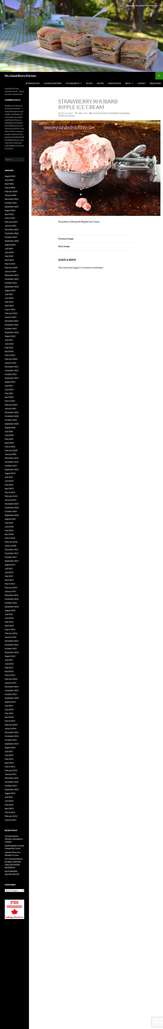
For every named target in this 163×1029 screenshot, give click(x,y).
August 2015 (10, 656)
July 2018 (9, 523)
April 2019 (9, 488)
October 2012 (11, 785)
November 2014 (11, 690)
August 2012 (10, 793)
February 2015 (11, 679)
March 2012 (10, 812)
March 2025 (10, 218)
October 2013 (11, 740)
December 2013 (11, 732)
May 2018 (9, 530)
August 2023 (10, 290)
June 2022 (9, 344)
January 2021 (10, 408)
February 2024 (11, 267)
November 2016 (11, 599)
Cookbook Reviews (53, 83)
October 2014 (11, 694)
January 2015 (10, 683)
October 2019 (11, 465)
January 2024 (10, 271)
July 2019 (9, 477)
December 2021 (11, 366)
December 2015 (11, 641)
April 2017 (9, 580)
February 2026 (11, 191)
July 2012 (9, 797)
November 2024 (11, 233)
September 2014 (12, 698)
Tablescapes (155, 83)
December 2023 (11, 275)
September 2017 (12, 561)
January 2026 (10, 195)
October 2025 (11, 203)
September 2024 (12, 241)
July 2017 (9, 568)
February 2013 (11, 770)
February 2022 (11, 359)
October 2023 (11, 283)
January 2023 (10, 317)
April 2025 (9, 214)
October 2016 (11, 603)
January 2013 (10, 774)
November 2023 (11, 279)
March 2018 (10, 538)
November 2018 (11, 507)
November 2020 (11, 416)
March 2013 (10, 766)
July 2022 (9, 340)
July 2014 (9, 705)
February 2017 (11, 587)
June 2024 (9, 252)
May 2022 (9, 347)
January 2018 (10, 545)
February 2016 (11, 633)
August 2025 (10, 210)
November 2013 (11, 736)
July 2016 (9, 614)
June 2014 (9, 709)
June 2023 (9, 298)
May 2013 (9, 759)
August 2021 (10, 382)
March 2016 (10, 629)
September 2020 (12, 424)
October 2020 (11, 420)
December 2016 (11, 595)
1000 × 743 (82, 113)
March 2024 (10, 264)
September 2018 (12, 515)
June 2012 (9, 801)
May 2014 (9, 713)
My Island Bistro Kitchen (20, 75)
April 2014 (9, 717)
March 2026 (10, 187)
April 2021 (9, 397)
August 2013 (10, 747)
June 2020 (9, 435)
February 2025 (11, 222)
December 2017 (11, 549)
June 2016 (9, 618)
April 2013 (9, 763)
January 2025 (10, 225)
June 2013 (9, 755)
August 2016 (10, 610)
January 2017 (10, 591)
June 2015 (9, 664)
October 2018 (11, 511)
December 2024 (11, 229)
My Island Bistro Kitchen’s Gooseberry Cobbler (14, 839)
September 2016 (12, 606)
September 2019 (12, 469)
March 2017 (10, 584)
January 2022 (10, 363)
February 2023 (11, 313)
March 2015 (10, 675)
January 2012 (10, 820)
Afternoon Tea (32, 83)
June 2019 (9, 481)
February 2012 (11, 816)
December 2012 (11, 778)
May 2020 (9, 439)
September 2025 (12, 206)
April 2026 (9, 184)
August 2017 (10, 564)
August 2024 (10, 244)
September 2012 (12, 789)
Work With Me (114, 83)
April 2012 (9, 808)
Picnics (89, 83)
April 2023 (9, 305)
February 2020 (11, 450)
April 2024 (9, 260)
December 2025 (11, 199)
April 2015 (9, 671)
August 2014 (10, 702)
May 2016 (9, 622)
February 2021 (11, 404)
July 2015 (9, 660)
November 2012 (11, 782)
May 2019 (9, 484)
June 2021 (9, 389)
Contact (141, 83)
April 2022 (9, 351)
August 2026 (10, 176)
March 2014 (10, 721)
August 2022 (10, 336)
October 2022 (11, 328)
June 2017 (9, 572)
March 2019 (10, 492)
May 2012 (9, 804)
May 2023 (9, 302)
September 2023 (12, 286)
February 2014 (11, 724)
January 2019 (10, 500)
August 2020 (10, 427)
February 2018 (11, 542)
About (128, 83)
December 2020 (11, 412)
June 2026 (9, 180)
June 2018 (9, 526)
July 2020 (9, 431)
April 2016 (9, 625)
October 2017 (11, 557)
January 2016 (10, 637)
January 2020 (10, 454)
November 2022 (11, 324)
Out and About (73, 83)
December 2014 (11, 686)
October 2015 (11, 648)
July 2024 (9, 248)
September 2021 (12, 378)
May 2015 (9, 667)
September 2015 (12, 652)
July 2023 (9, 294)
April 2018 (9, 534)
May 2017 (9, 576)
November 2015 (11, 644)
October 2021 (11, 374)
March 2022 (10, 355)
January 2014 (10, 728)
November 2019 (11, 462)
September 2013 (12, 744)
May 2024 (9, 256)
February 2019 (11, 496)
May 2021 (9, 393)
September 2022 (12, 332)
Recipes (100, 83)
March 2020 (10, 446)
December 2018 (11, 504)
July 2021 (9, 385)
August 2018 (10, 519)
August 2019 (10, 473)
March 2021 (10, 401)
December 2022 (11, 321)
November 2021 (11, 370)
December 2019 (11, 458)
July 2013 (9, 751)
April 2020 (9, 443)
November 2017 (11, 553)
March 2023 (10, 309)
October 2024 (11, 237)
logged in (77, 267)
